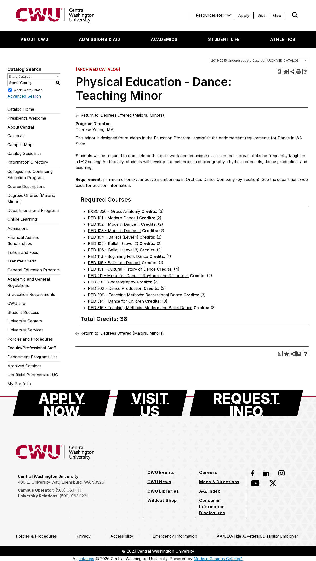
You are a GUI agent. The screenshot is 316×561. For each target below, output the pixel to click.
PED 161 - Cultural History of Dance (122, 269)
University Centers (24, 320)
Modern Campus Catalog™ (218, 558)
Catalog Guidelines (24, 153)
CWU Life (16, 303)
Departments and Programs (33, 210)
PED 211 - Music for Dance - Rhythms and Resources (138, 275)
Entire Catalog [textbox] (20, 76)
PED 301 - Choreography (111, 282)
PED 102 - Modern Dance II (114, 224)
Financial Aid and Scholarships (23, 240)
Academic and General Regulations (28, 282)
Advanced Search (24, 96)
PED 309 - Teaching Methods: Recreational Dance (135, 294)
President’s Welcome (26, 118)
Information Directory (27, 162)
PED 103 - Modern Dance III (114, 230)
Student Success (23, 312)
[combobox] (259, 60)
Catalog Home (20, 109)
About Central (20, 127)
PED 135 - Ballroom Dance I (114, 262)
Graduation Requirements (31, 294)
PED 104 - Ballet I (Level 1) (113, 237)
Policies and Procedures (30, 339)
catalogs (86, 558)
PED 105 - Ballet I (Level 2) (113, 243)
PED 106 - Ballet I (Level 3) (113, 249)
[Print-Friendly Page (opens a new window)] (298, 71)
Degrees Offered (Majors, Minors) (31, 198)
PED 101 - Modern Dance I (113, 217)
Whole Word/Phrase (28, 90)
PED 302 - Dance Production (115, 288)
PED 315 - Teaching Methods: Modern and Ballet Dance (140, 307)
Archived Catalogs (24, 365)
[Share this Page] (292, 71)
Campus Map (19, 144)
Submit (287, 15)
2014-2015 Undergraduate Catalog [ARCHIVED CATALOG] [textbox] (255, 60)
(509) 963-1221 (74, 495)
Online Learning (22, 219)
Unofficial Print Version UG (32, 374)
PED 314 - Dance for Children (116, 301)
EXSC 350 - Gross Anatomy (114, 211)
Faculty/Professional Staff (31, 347)
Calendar (15, 135)
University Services (25, 329)
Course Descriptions (26, 186)
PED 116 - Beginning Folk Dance (118, 256)
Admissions (17, 228)
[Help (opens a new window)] (305, 71)
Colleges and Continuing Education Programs (30, 174)
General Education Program (33, 269)
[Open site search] (294, 14)
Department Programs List (32, 357)
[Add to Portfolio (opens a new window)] (286, 71)
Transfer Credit (21, 261)
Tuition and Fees (22, 252)
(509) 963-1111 (69, 490)
